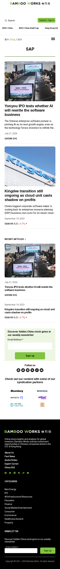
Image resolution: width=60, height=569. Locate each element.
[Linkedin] (28, 370)
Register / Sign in (46, 20)
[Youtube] (41, 370)
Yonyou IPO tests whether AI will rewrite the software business (29, 110)
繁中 (7, 39)
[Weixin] (32, 370)
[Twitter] (23, 370)
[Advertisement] (30, 11)
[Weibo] (37, 370)
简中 (20, 39)
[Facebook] (18, 370)
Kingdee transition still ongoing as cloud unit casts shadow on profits (28, 195)
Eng (13, 39)
